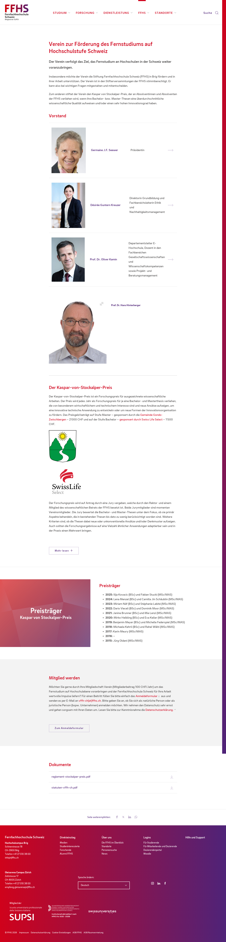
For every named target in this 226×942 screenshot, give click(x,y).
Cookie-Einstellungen (61, 933)
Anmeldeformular (146, 696)
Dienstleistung (116, 13)
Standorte (164, 13)
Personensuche (109, 850)
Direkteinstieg (67, 837)
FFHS (142, 13)
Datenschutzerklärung (40, 933)
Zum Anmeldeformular (69, 728)
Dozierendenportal (152, 850)
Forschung (85, 13)
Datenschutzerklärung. (159, 710)
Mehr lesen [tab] (62, 551)
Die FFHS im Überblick (113, 843)
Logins (147, 837)
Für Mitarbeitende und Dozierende (160, 846)
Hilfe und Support (195, 837)
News (104, 854)
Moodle (147, 854)
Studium (60, 13)
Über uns (107, 837)
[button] (117, 817)
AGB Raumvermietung (93, 933)
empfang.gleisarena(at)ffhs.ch (20, 887)
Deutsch (85, 885)
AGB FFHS (77, 933)
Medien (63, 843)
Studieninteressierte (70, 846)
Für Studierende (151, 843)
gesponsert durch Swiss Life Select (141, 419)
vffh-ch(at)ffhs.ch (90, 700)
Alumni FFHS (66, 854)
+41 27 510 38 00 (22, 854)
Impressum (24, 933)
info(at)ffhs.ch (12, 858)
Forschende (65, 850)
